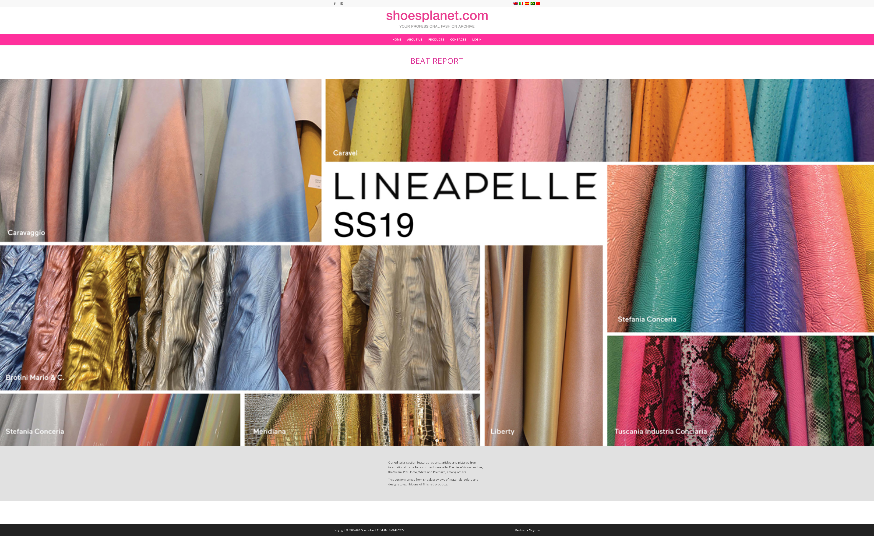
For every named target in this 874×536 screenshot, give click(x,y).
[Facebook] (334, 3)
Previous (4, 262)
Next (870, 262)
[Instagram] (341, 3)
